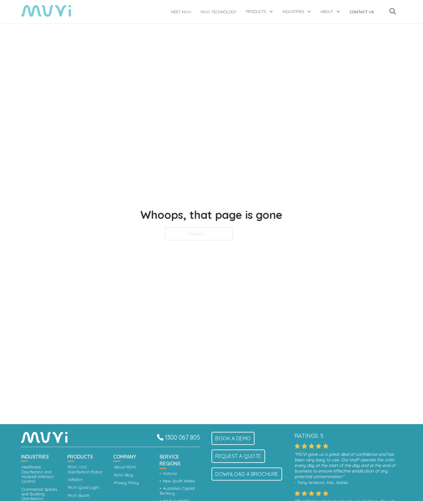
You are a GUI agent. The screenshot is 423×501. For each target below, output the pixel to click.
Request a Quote (238, 456)
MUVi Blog (123, 475)
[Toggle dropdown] (271, 12)
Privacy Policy (126, 483)
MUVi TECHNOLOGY (219, 11)
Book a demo (233, 438)
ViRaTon (75, 479)
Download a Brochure (246, 474)
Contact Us (362, 11)
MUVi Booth (78, 495)
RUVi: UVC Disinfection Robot (85, 469)
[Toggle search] (392, 11)
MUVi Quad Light (83, 487)
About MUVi (125, 467)
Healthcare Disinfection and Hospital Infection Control (38, 474)
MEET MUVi (181, 11)
